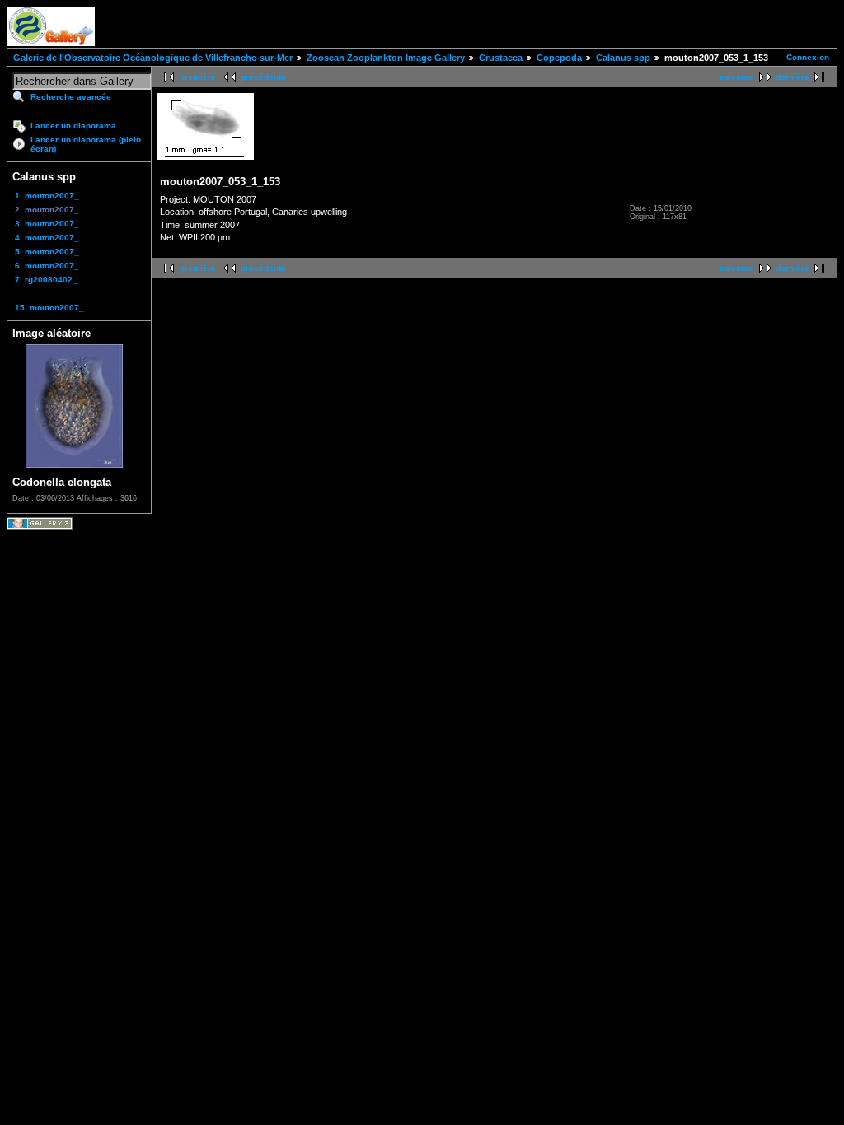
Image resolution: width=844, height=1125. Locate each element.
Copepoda (559, 58)
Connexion (807, 57)
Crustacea (501, 58)
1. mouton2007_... (51, 195)
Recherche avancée (70, 96)
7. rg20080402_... (50, 279)
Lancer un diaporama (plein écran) (85, 144)
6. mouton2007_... (51, 265)
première (198, 77)
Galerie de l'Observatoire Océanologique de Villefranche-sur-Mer (153, 58)
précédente (263, 77)
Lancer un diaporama (73, 125)
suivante (736, 77)
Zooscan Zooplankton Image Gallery (386, 58)
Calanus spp (623, 58)
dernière (792, 77)
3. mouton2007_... (51, 223)
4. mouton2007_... (51, 237)
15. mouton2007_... (53, 307)
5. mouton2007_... (51, 251)
